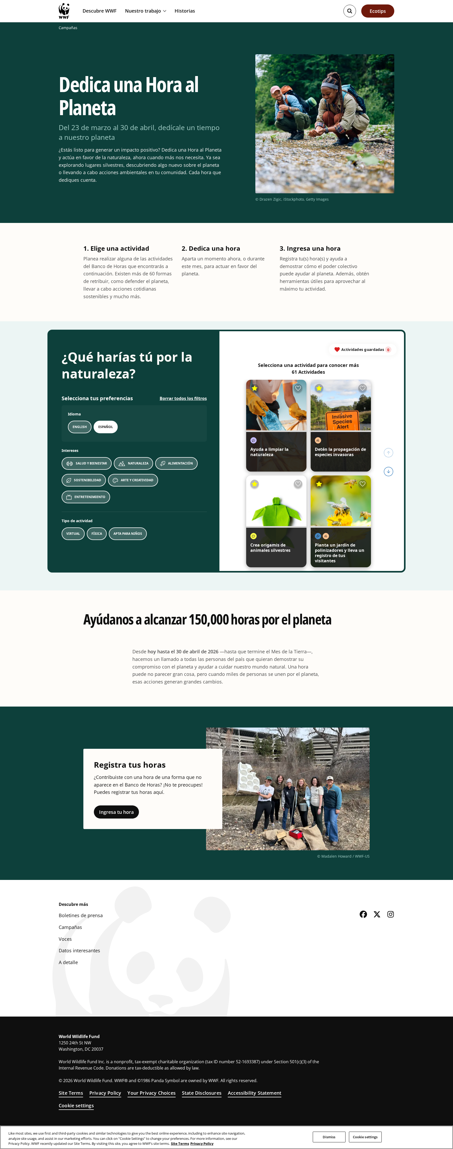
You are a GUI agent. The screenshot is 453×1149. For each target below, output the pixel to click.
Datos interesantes (79, 950)
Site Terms (71, 1093)
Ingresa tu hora (116, 812)
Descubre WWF (100, 11)
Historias (185, 11)
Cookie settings (76, 1105)
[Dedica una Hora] (226, 455)
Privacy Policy (105, 1093)
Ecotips (378, 11)
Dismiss (329, 1136)
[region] (226, 1137)
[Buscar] (349, 11)
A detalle (68, 962)
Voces (65, 939)
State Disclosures (202, 1093)
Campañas (68, 28)
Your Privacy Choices (151, 1093)
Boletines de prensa (81, 915)
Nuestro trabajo (143, 11)
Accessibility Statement (254, 1093)
